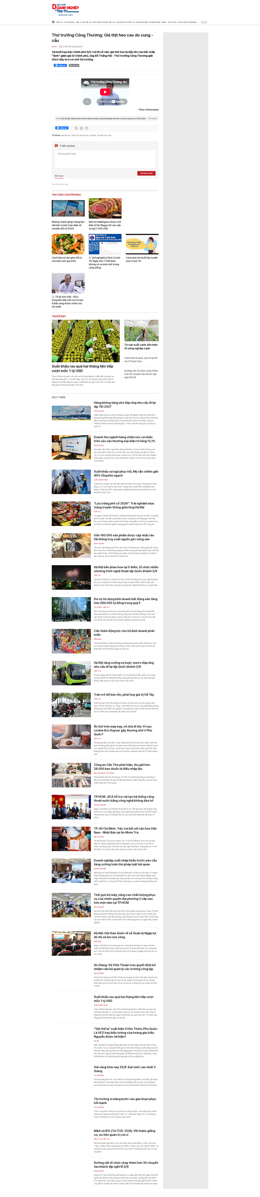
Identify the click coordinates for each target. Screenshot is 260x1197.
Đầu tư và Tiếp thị (101, 1139)
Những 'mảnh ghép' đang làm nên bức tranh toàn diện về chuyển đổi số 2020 (68, 225)
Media (54, 47)
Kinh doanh (99, 411)
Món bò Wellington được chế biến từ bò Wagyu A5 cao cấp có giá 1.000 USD (105, 225)
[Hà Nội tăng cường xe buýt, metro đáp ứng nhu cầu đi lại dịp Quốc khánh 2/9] (71, 673)
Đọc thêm (58, 397)
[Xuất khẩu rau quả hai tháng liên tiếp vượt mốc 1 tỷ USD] (86, 341)
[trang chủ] (53, 22)
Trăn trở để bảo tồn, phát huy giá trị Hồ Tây (124, 694)
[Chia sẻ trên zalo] (81, 128)
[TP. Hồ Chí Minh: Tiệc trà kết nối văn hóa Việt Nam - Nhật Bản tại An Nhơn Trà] (71, 839)
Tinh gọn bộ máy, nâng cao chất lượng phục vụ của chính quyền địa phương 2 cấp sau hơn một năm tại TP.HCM (125, 898)
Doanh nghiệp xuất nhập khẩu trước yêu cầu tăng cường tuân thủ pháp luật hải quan (125, 862)
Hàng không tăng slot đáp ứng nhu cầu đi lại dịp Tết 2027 (125, 404)
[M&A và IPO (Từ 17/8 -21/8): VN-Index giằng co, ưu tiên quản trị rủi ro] (71, 1141)
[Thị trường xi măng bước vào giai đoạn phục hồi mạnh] (71, 1109)
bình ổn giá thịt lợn (80, 135)
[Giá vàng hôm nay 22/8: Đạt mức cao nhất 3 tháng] (71, 1077)
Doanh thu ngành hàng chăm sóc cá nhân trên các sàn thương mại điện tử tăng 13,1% (124, 439)
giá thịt (93, 135)
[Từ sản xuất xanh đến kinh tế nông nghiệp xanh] (141, 330)
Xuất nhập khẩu (101, 480)
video (164, 22)
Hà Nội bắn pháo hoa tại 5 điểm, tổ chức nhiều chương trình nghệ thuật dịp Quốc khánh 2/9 (126, 569)
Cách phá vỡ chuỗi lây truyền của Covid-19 (142, 259)
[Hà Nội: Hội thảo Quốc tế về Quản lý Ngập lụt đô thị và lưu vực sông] (71, 943)
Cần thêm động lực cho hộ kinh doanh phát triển (124, 633)
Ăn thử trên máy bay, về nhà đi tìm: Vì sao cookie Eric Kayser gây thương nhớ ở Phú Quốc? (123, 730)
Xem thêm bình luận (60, 184)
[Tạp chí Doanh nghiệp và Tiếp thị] (65, 8)
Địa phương (99, 837)
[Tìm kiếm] (202, 22)
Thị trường (99, 1075)
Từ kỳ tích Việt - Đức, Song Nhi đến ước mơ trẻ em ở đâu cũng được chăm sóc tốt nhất (67, 301)
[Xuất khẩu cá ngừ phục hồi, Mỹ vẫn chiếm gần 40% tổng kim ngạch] (71, 482)
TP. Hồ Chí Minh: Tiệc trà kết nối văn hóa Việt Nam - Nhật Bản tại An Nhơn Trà (125, 830)
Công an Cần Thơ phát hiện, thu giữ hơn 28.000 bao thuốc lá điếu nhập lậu (122, 767)
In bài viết (75, 65)
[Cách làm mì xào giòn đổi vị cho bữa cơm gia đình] (68, 244)
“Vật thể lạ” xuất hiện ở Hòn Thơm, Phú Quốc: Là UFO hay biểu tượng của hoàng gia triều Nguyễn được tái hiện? (126, 1032)
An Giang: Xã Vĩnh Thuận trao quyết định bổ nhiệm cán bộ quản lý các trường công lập (125, 967)
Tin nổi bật (59, 316)
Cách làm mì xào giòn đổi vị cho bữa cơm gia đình (67, 259)
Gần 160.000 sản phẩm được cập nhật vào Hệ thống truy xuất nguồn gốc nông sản (124, 537)
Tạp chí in (172, 22)
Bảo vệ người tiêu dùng (104, 773)
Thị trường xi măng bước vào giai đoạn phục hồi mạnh (125, 1101)
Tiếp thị (59, 22)
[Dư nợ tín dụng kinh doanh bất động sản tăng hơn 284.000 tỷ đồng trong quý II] (71, 609)
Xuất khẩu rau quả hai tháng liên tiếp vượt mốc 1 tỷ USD (82, 368)
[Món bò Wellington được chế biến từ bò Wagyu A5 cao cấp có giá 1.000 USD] (105, 208)
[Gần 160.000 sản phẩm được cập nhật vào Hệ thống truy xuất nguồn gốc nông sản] (71, 545)
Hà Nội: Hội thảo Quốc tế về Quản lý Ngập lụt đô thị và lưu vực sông (125, 935)
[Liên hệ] (86, 128)
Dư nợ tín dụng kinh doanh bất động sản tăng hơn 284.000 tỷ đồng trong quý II (125, 601)
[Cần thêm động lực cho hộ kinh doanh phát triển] (71, 641)
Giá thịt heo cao (104, 135)
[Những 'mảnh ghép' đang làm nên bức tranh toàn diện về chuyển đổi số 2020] (68, 208)
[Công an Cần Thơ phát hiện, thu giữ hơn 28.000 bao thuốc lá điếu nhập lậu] (71, 775)
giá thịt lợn (66, 135)
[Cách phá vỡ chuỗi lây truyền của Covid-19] (142, 244)
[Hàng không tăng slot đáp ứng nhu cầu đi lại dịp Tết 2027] (71, 413)
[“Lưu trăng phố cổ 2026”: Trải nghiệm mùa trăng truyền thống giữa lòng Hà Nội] (71, 513)
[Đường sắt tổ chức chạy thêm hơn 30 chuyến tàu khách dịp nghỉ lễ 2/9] (71, 1173)
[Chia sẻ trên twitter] (76, 128)
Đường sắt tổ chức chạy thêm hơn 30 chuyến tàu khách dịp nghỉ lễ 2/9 (141, 374)
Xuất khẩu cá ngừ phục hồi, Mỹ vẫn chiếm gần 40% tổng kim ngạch (126, 473)
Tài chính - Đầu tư (101, 607)
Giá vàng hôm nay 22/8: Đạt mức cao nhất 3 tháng (125, 1069)
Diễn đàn (97, 639)
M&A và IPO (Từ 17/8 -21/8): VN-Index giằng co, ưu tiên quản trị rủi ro (124, 1133)
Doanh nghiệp (100, 805)
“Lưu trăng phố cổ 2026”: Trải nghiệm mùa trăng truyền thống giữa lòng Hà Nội (124, 505)
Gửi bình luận (146, 173)
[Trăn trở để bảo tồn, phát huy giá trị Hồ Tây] (71, 705)
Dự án (96, 1041)
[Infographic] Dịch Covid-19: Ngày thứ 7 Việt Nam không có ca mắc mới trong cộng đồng (105, 262)
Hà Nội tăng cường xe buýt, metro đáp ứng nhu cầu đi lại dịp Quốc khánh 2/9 (124, 664)
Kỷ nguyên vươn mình (187, 22)
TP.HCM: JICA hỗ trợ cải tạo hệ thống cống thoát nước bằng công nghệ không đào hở (124, 798)
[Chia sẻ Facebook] (60, 66)
